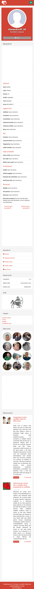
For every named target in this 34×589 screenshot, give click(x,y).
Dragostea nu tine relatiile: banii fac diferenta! (20, 419)
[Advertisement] (17, 64)
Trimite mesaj (8, 262)
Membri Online (6, 318)
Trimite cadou (8, 265)
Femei (4, 319)
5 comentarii (27, 477)
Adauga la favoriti (9, 258)
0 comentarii (27, 541)
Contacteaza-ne (7, 584)
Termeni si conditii (18, 584)
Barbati (4, 321)
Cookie (22, 586)
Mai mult (16, 477)
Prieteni (6, 254)
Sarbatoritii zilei (6, 323)
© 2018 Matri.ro (17, 588)
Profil (17, 37)
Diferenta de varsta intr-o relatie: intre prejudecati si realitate (21, 485)
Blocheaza (7, 269)
